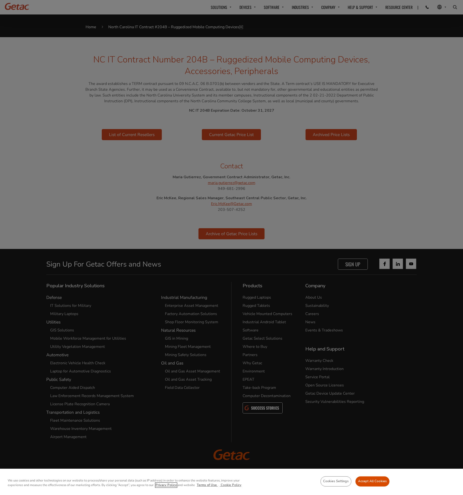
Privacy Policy (166, 485)
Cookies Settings (336, 481)
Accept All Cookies (372, 481)
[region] (231, 482)
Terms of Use (207, 485)
